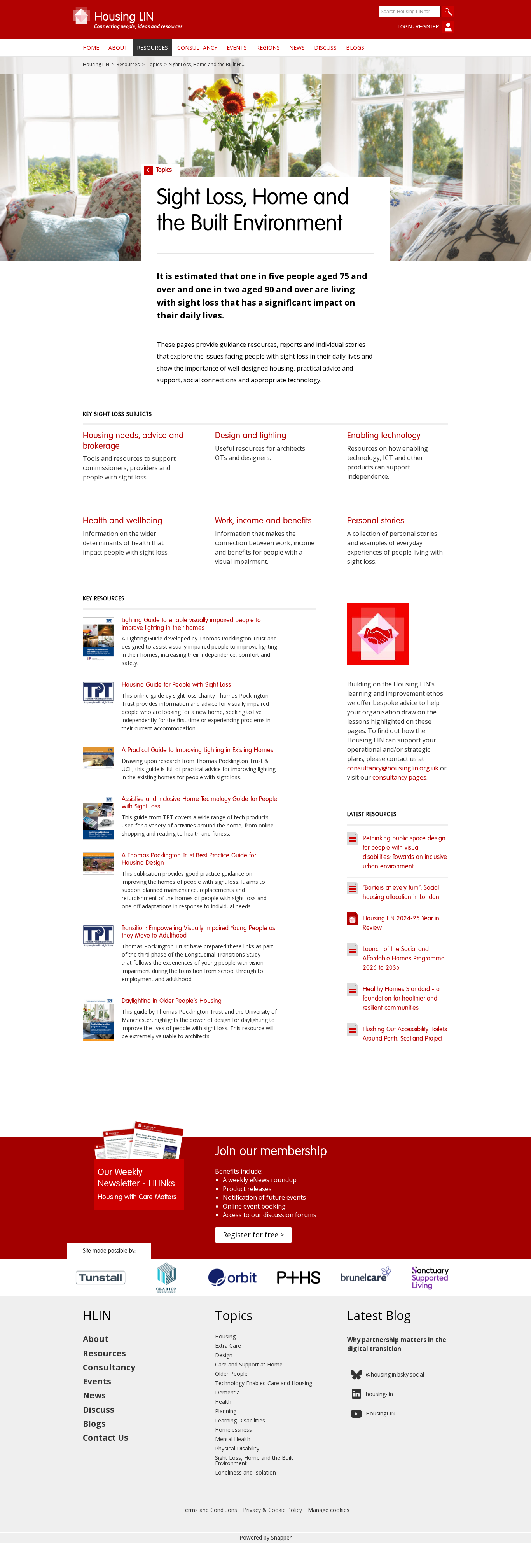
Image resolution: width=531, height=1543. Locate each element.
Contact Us (105, 1437)
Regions (268, 47)
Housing (225, 1336)
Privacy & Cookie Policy (272, 1509)
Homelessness (233, 1429)
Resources (152, 47)
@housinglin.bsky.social (395, 1374)
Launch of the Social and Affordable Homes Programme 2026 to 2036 (404, 958)
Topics (154, 64)
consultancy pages (399, 777)
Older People (231, 1373)
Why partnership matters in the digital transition (396, 1343)
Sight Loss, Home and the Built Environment (254, 1460)
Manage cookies (328, 1509)
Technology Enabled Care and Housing (263, 1383)
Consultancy (197, 47)
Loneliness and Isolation (245, 1472)
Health (223, 1401)
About (118, 47)
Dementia (227, 1392)
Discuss (325, 47)
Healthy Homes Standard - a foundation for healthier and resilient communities (401, 999)
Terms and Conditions (209, 1509)
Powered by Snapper (265, 1537)
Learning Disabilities (240, 1420)
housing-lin (379, 1394)
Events (237, 47)
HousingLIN (380, 1413)
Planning (225, 1411)
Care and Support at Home (249, 1364)
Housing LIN (96, 64)
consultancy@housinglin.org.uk (392, 768)
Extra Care (228, 1345)
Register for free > (253, 1234)
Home (91, 47)
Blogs (355, 47)
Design (223, 1355)
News (297, 47)
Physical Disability (237, 1448)
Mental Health (232, 1439)
